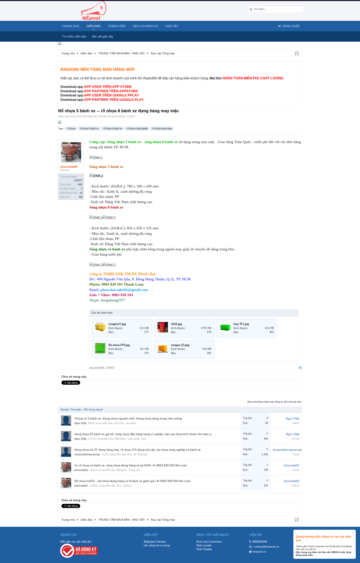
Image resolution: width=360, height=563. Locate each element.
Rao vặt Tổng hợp (87, 116)
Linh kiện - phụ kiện (125, 423)
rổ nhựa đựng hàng (162, 128)
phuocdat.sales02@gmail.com (124, 290)
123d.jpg (176, 324)
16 (81, 192)
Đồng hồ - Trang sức (128, 470)
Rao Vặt (172, 26)
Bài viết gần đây (102, 36)
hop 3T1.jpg (241, 324)
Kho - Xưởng (124, 485)
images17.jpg (117, 324)
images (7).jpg (180, 345)
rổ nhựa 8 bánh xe (113, 128)
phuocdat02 (119, 116)
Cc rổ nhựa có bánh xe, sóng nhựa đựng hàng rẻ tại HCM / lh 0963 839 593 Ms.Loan (130, 465)
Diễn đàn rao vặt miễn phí (75, 541)
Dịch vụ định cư (145, 26)
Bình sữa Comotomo (209, 541)
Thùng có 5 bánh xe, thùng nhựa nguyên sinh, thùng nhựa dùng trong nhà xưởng (128, 418)
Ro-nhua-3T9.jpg (119, 345)
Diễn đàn (93, 26)
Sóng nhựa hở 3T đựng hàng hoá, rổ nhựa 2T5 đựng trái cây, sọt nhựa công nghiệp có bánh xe (137, 449)
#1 (300, 367)
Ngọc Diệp (80, 423)
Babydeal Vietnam (155, 541)
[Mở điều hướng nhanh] (296, 53)
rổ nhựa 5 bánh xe (89, 128)
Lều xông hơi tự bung (157, 545)
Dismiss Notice (353, 532)
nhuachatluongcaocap (87, 454)
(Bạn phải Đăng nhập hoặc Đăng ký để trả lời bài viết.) (274, 402)
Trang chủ (70, 26)
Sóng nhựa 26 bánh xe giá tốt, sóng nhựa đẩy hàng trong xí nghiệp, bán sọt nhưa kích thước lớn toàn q (142, 434)
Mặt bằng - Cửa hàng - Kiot (130, 438)
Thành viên (116, 26)
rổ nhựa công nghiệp (137, 128)
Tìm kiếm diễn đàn (74, 36)
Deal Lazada (203, 545)
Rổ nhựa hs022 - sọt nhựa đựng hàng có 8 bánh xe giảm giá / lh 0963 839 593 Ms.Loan (132, 481)
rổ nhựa (71, 128)
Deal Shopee (204, 549)
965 (80, 184)
